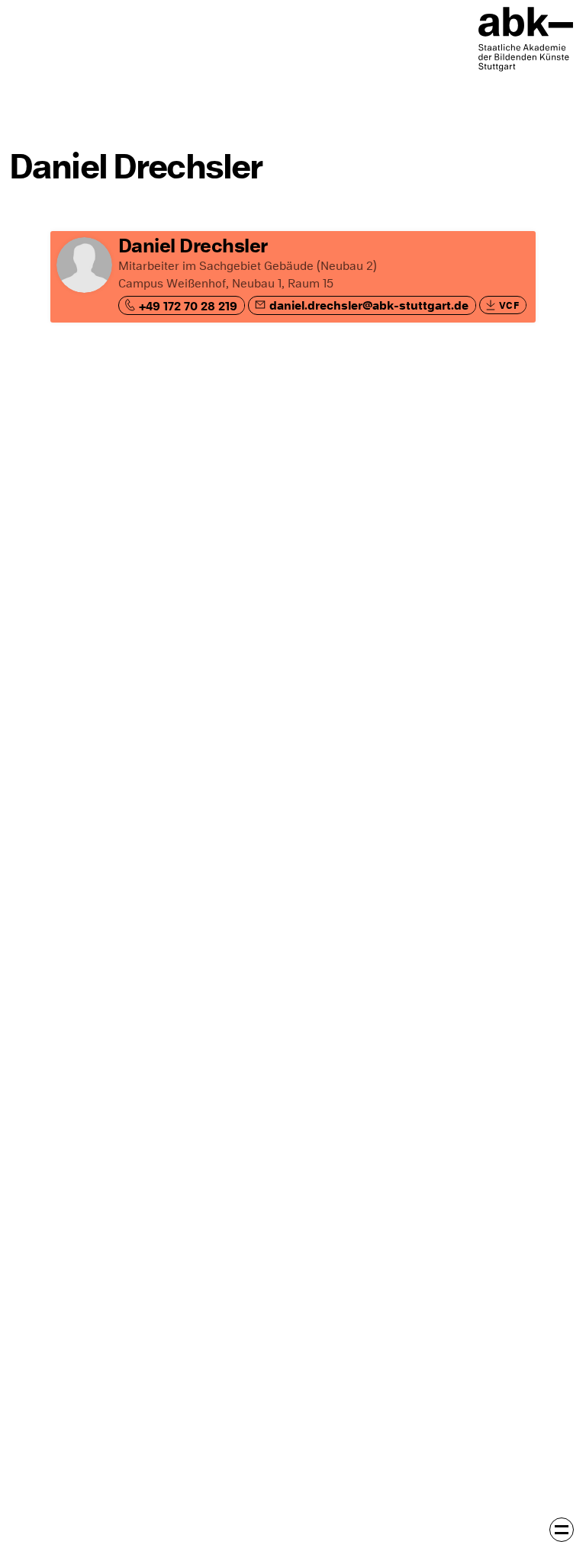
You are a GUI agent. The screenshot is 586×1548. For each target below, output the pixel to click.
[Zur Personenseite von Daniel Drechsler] (293, 277)
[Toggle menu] (561, 1529)
